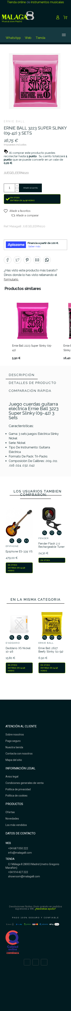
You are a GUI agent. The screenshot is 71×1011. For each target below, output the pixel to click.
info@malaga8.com (20, 852)
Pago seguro (13, 740)
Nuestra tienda (14, 747)
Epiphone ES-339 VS (19, 551)
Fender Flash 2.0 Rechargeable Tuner (51, 545)
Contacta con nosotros (19, 753)
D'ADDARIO (13, 643)
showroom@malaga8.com (24, 876)
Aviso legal (11, 776)
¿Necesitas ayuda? (45, 908)
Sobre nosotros (14, 734)
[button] (17, 211)
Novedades (12, 818)
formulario (11, 279)
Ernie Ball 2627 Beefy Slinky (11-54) (50, 650)
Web (28, 38)
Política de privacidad (18, 789)
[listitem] (32, 330)
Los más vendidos (16, 824)
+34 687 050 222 (18, 848)
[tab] (22, 375)
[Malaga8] (18, 17)
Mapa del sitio (13, 759)
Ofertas (10, 812)
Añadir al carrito (30, 188)
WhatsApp (13, 38)
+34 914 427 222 (18, 872)
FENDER (43, 538)
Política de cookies (16, 795)
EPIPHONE (12, 546)
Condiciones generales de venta (24, 782)
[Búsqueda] (51, 35)
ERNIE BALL (14, 121)
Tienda (40, 38)
